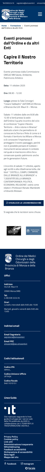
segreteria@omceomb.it (14, 337)
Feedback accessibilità (15, 449)
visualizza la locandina (24, 202)
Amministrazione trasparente (18, 444)
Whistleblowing (12, 447)
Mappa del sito (11, 457)
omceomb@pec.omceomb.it (15, 343)
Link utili (8, 441)
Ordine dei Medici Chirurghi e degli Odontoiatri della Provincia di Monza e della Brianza (18, 14)
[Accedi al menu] (40, 14)
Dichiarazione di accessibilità (18, 452)
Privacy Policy (11, 436)
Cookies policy (11, 439)
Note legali (9, 454)
